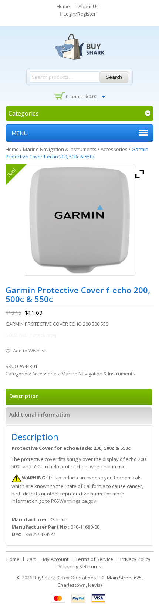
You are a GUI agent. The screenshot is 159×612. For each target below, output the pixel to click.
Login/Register (80, 13)
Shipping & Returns (79, 566)
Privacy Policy (135, 559)
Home (63, 6)
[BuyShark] (79, 46)
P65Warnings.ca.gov (73, 501)
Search (114, 77)
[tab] (79, 397)
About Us (88, 6)
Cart (31, 559)
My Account (55, 559)
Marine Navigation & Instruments (60, 149)
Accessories (114, 149)
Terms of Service (94, 559)
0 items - (81, 96)
